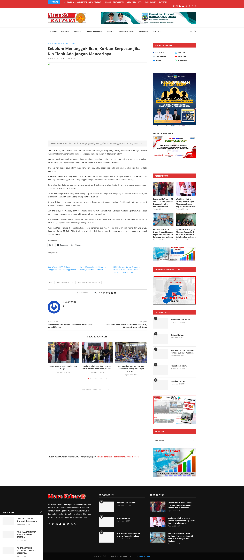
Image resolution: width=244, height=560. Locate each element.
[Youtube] (183, 6)
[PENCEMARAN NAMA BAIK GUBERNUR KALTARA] (8, 534)
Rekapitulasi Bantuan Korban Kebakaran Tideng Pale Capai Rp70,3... (131, 369)
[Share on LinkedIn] (104, 292)
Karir (140, 2)
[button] (62, 2)
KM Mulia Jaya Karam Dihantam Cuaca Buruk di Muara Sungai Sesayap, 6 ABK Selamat (126, 269)
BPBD (51, 283)
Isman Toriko (59, 58)
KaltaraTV (163, 2)
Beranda (53, 31)
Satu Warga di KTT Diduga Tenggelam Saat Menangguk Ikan (62, 268)
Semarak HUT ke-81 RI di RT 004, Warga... (63, 367)
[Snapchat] (189, 6)
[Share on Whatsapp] (107, 292)
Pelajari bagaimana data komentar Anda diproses (118, 457)
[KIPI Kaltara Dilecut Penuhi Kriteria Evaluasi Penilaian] (160, 354)
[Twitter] (174, 6)
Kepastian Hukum (179, 366)
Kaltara (77, 31)
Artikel (156, 31)
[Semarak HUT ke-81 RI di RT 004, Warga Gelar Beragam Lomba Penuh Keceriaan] (63, 352)
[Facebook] (170, 6)
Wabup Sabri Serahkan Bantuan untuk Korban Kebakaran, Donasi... (97, 367)
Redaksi (108, 2)
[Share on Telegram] (109, 292)
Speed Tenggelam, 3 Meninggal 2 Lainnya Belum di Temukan (94, 268)
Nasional (65, 31)
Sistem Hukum (177, 335)
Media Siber (131, 2)
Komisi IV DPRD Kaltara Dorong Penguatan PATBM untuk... (91, 2)
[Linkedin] (180, 6)
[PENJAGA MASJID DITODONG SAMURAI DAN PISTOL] (8, 550)
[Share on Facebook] (99, 292)
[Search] (195, 31)
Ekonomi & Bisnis (126, 31)
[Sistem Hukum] (160, 339)
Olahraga (143, 31)
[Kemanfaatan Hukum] (160, 323)
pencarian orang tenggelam (89, 283)
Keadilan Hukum (178, 381)
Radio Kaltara (150, 2)
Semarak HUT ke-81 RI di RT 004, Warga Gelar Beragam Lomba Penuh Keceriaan (163, 203)
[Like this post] (96, 292)
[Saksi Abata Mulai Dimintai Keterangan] (8, 521)
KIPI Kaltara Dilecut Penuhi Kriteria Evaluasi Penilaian (182, 351)
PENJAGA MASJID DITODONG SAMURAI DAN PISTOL (26, 550)
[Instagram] (177, 6)
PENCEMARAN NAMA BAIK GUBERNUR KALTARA (26, 534)
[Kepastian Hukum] (160, 370)
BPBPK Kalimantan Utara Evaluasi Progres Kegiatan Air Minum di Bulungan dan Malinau (163, 233)
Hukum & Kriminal (94, 31)
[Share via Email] (115, 292)
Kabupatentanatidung (65, 283)
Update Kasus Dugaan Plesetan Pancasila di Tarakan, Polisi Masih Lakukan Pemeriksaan (186, 233)
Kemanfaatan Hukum (180, 319)
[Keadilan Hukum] (160, 385)
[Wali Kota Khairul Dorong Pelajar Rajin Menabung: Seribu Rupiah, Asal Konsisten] (186, 189)
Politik (110, 31)
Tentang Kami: (118, 2)
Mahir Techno (144, 556)
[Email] (186, 6)
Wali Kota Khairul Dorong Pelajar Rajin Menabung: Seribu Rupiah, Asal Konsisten (186, 203)
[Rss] (195, 6)
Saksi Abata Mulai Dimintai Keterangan (27, 519)
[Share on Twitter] (101, 292)
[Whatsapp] (192, 6)
